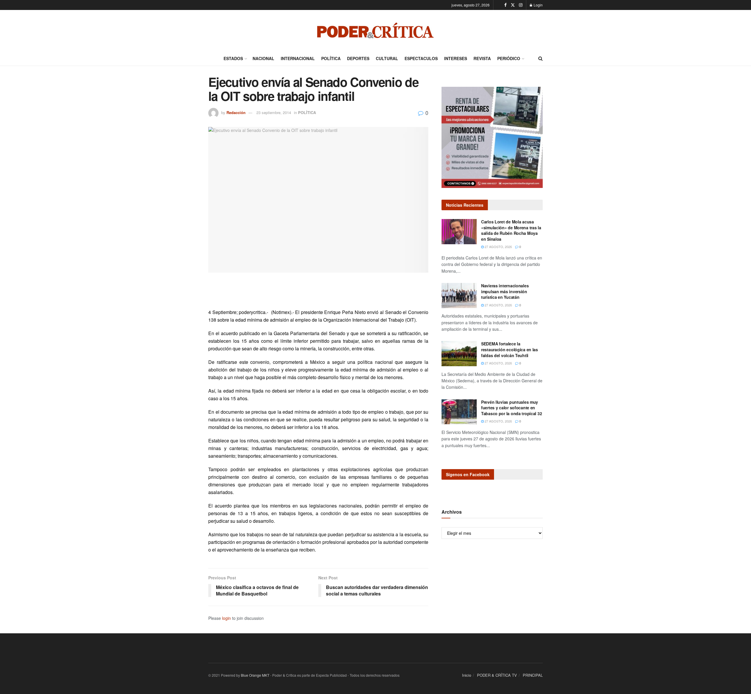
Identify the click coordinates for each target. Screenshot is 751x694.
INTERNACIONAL (298, 58)
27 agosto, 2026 (498, 246)
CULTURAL (387, 58)
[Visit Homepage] (375, 30)
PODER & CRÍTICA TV (497, 675)
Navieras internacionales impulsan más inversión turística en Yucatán (505, 291)
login (226, 618)
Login (538, 4)
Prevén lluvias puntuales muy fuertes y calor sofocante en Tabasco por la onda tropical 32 (511, 407)
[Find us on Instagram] (520, 5)
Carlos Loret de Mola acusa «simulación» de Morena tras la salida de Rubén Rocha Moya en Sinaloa (511, 230)
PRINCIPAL (533, 675)
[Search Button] (540, 58)
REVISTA (482, 58)
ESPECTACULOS (421, 58)
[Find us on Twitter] (513, 5)
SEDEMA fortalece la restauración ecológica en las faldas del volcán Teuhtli (509, 349)
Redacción (236, 112)
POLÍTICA (331, 58)
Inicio (466, 675)
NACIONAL (263, 58)
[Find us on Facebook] (505, 5)
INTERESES (455, 58)
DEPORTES (358, 58)
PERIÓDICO (508, 58)
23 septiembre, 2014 (273, 112)
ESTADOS (233, 58)
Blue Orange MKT (255, 675)
